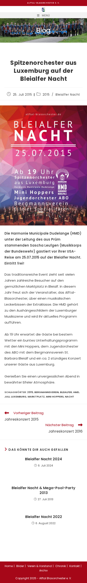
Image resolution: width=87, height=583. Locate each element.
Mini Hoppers (55, 396)
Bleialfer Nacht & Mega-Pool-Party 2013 (43, 490)
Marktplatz (36, 396)
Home (9, 566)
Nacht (69, 396)
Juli (7, 396)
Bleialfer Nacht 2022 (43, 516)
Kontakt (74, 566)
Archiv (43, 570)
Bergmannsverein (46, 392)
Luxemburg (18, 396)
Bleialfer (66, 392)
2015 (46, 94)
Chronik (60, 566)
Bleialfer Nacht (68, 94)
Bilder (20, 566)
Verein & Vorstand (39, 566)
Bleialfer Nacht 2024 (43, 459)
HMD (76, 392)
